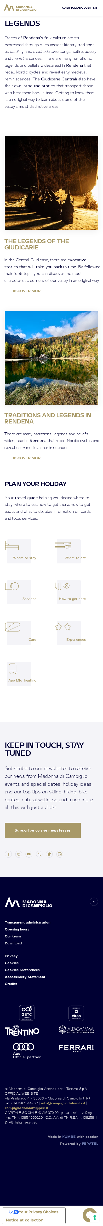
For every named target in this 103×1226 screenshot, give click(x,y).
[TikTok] (49, 854)
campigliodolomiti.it (80, 7)
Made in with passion (72, 1137)
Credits (11, 984)
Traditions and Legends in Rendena (47, 418)
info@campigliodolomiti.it (63, 1103)
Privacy (11, 956)
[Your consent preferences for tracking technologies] (94, 1217)
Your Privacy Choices (38, 1211)
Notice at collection (25, 1220)
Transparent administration (27, 922)
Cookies (11, 963)
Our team (13, 936)
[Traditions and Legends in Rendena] (51, 358)
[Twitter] (39, 854)
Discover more (27, 291)
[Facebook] (8, 854)
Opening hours (17, 929)
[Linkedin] (59, 854)
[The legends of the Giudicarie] (51, 183)
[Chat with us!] (90, 1215)
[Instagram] (18, 854)
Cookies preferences (22, 970)
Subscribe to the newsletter (43, 830)
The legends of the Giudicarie (36, 244)
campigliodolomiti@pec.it (26, 1108)
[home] (28, 900)
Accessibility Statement (25, 977)
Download (13, 943)
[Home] (20, 7)
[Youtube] (29, 854)
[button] (94, 901)
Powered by (79, 1143)
